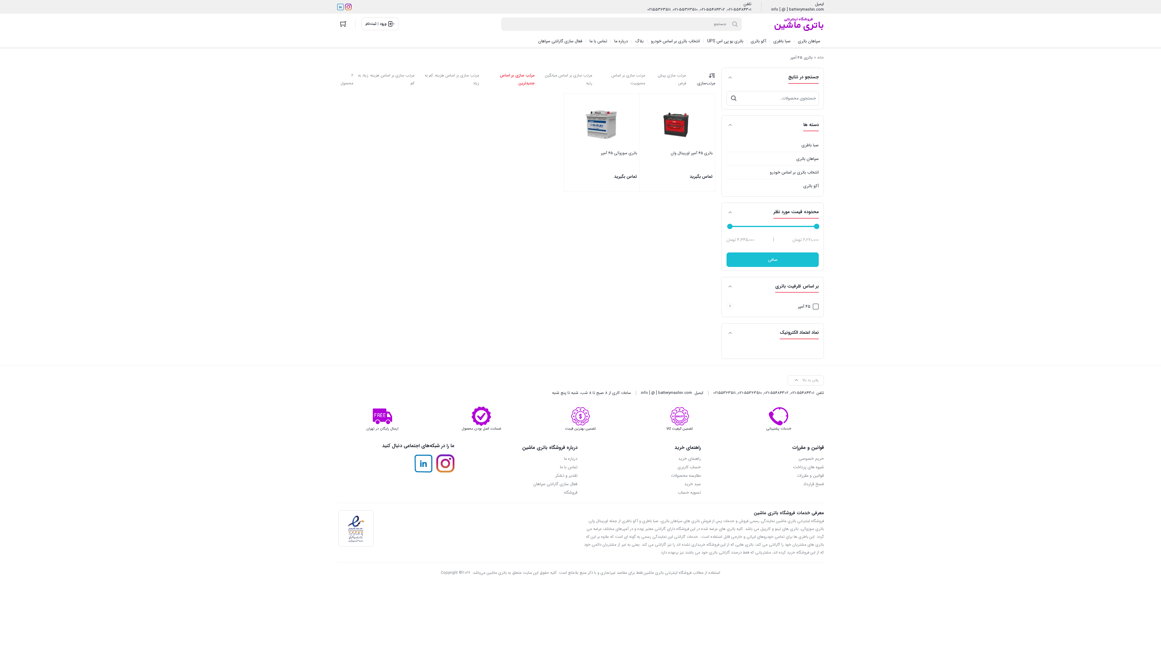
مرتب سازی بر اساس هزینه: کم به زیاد (452, 79)
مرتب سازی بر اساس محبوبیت (628, 79)
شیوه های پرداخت (808, 467)
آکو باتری (811, 186)
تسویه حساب (689, 492)
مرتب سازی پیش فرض (672, 79)
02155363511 (659, 9)
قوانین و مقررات (810, 475)
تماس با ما (568, 467)
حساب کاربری (689, 467)
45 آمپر (804, 306)
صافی (773, 259)
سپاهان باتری (807, 158)
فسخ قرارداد (813, 484)
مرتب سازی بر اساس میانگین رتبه (568, 79)
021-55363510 (685, 9)
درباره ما (570, 458)
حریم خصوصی (811, 458)
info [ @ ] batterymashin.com (797, 9)
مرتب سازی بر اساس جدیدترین (517, 79)
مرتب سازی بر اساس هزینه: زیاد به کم (386, 79)
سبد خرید (692, 484)
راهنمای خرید (689, 458)
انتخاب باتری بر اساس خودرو (794, 172)
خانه (820, 57)
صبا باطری (810, 145)
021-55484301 (739, 9)
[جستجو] (734, 98)
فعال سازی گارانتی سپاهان (555, 484)
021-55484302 (712, 9)
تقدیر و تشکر (566, 475)
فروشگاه (570, 492)
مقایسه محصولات (686, 475)
